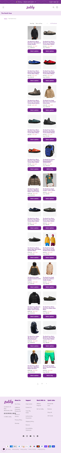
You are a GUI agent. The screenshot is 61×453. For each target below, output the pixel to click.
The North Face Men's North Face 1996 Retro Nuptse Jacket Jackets (33, 190)
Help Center (29, 404)
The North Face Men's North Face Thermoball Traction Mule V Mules (49, 43)
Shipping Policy (30, 421)
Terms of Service (17, 415)
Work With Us (41, 400)
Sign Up (56, 2)
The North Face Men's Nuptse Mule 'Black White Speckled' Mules (34, 249)
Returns (28, 425)
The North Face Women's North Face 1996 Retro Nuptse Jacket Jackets (34, 308)
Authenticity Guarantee (29, 417)
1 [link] (37, 383)
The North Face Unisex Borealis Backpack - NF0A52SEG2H (49, 161)
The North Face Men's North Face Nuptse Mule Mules (49, 308)
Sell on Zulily (40, 409)
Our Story (17, 404)
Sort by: (32, 23)
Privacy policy (23, 449)
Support (28, 400)
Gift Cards (50, 415)
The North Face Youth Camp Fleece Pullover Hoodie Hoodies (48, 279)
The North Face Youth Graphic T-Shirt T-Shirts (49, 189)
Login (51, 2)
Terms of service (32, 449)
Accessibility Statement (29, 429)
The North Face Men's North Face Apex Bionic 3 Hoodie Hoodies (34, 43)
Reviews (50, 409)
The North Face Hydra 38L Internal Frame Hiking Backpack (33, 338)
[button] (3, 7)
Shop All (50, 412)
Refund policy (15, 449)
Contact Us (29, 407)
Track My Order (28, 411)
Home (5, 18)
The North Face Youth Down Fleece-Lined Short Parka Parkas (49, 102)
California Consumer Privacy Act (18, 409)
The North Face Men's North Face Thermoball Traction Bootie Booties (33, 102)
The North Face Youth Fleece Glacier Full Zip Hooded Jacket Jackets (49, 249)
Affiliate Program (39, 404)
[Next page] (46, 383)
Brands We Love (50, 404)
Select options (34, 51)
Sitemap (17, 423)
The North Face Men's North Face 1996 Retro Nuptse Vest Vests (33, 367)
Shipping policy (41, 449)
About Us (17, 400)
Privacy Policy (18, 419)
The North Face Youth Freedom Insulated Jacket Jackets (34, 279)
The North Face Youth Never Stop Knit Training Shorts (49, 367)
